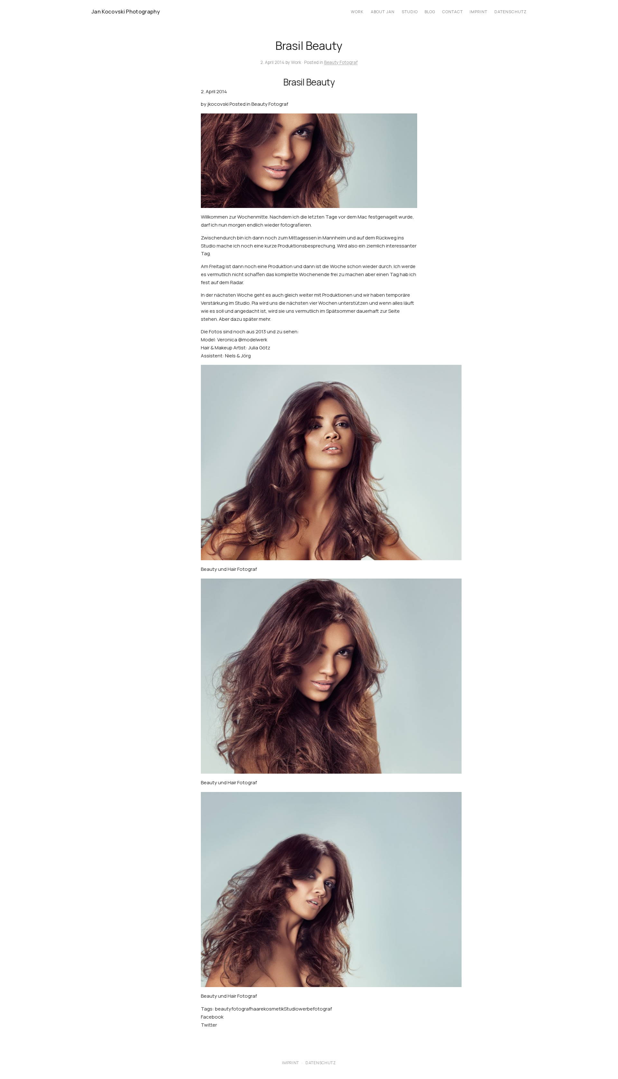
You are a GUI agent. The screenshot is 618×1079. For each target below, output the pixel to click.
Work (357, 11)
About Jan (383, 11)
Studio (410, 11)
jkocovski (218, 104)
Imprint (478, 11)
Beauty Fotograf (341, 62)
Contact (452, 11)
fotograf (240, 1008)
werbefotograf (315, 1008)
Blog (430, 11)
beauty (223, 1008)
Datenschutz (510, 11)
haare (257, 1008)
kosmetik (274, 1008)
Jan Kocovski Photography (125, 11)
